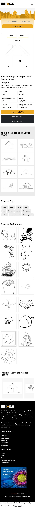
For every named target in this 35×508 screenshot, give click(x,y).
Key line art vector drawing (26, 291)
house (26, 207)
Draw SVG (4, 443)
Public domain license (8, 460)
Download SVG (17, 112)
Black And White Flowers (8, 256)
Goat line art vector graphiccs (26, 256)
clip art (4, 207)
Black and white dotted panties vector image (26, 307)
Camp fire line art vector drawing (26, 343)
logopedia (26, 211)
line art (10, 211)
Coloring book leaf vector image (8, 342)
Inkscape (4, 436)
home (19, 207)
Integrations (5, 462)
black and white (15, 215)
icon (3, 211)
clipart (12, 207)
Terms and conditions (14, 496)
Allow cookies (18, 506)
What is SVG (5, 438)
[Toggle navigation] (31, 3)
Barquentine (7, 275)
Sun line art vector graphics (9, 360)
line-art (18, 211)
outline (4, 215)
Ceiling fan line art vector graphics (9, 307)
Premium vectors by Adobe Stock (15, 134)
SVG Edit (4, 440)
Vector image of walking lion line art (8, 238)
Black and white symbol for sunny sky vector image (26, 273)
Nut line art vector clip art (26, 326)
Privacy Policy (26, 496)
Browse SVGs (17, 26)
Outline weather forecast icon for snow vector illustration (8, 324)
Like (17, 40)
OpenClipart (23, 107)
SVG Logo (4, 445)
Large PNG (17, 117)
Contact (3, 458)
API (6, 496)
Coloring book (27, 215)
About (3, 455)
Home (3, 453)
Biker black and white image (26, 239)
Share (11, 35)
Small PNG (17, 121)
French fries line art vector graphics (9, 290)
